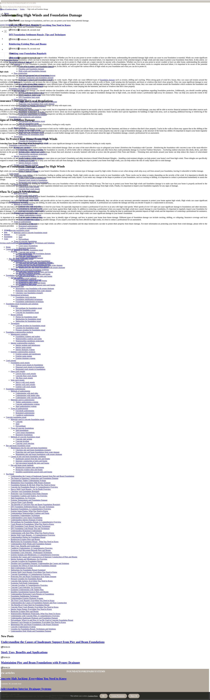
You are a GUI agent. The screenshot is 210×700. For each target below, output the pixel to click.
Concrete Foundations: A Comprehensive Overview (30, 574)
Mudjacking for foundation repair (28, 319)
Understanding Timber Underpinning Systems (28, 480)
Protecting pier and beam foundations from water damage (37, 452)
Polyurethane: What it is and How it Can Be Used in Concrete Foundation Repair (42, 620)
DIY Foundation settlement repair (28, 280)
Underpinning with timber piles (27, 395)
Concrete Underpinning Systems (23, 627)
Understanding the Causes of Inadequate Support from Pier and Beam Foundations (42, 476)
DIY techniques (17, 278)
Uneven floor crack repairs (26, 374)
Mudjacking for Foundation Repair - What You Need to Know (35, 542)
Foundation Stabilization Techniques (25, 596)
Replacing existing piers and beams (29, 470)
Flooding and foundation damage (28, 256)
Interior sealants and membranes (28, 345)
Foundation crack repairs (20, 363)
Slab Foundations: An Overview (23, 498)
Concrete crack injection (25, 443)
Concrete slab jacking (27, 252)
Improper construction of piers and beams (31, 461)
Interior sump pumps (23, 347)
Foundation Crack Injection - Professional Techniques (31, 552)
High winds (13, 58)
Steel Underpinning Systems (21, 568)
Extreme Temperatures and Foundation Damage (29, 500)
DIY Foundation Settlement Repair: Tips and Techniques (32, 507)
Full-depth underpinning (25, 411)
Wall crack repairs (17, 380)
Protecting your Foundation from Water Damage (29, 494)
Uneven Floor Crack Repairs (22, 502)
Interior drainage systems (25, 350)
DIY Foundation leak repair (26, 284)
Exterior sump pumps (24, 356)
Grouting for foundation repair (27, 328)
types (6, 239)
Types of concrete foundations (22, 428)
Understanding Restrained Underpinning (26, 531)
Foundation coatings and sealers (28, 336)
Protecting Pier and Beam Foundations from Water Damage (33, 576)
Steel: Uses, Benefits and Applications (25, 546)
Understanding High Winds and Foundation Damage (31, 544)
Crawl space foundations (28, 246)
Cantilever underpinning (25, 415)
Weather (22, 9)
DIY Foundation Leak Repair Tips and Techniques (30, 528)
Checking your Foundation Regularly (25, 491)
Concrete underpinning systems (28, 404)
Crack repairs (11, 360)
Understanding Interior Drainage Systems (26, 520)
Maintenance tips (17, 286)
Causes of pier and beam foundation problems (31, 270)
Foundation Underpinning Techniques (25, 515)
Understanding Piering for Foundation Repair (28, 537)
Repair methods (17, 315)
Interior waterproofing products (23, 343)
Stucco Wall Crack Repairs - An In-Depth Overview (31, 489)
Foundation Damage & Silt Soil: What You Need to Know (33, 485)
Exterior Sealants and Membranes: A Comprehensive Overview (35, 555)
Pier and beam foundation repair (18, 446)
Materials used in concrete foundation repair (27, 419)
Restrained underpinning (25, 413)
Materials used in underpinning (22, 400)
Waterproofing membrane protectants (30, 341)
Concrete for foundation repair (27, 312)
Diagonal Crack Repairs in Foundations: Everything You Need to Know (38, 622)
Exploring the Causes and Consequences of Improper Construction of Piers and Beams (44, 557)
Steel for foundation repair (26, 310)
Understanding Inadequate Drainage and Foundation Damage (34, 618)
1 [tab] (5, 31)
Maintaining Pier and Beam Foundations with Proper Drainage (35, 625)
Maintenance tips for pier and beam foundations (32, 261)
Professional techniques (20, 295)
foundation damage (107, 80)
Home (8, 247)
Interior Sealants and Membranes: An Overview (29, 559)
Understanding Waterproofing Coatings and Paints (30, 513)
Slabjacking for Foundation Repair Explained (28, 570)
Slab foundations (22, 430)
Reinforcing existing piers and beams (30, 467)
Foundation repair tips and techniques (20, 275)
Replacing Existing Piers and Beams (25, 611)
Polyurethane (21, 426)
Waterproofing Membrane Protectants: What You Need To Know (36, 614)
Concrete (19, 422)
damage (7, 234)
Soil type (14, 269)
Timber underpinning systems (27, 402)
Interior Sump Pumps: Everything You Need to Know (31, 609)
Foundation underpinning (15, 389)
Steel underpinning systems (26, 406)
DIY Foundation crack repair (27, 282)
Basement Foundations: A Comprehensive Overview (31, 509)
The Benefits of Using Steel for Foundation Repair (30, 605)
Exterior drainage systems (25, 358)
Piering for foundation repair (26, 317)
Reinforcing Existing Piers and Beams (25, 539)
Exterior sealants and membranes (28, 354)
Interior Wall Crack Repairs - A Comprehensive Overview (33, 535)
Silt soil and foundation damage (28, 273)
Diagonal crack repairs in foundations (30, 367)
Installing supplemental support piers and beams (37, 285)
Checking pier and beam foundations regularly (33, 450)
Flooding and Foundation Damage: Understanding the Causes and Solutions (40, 563)
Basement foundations (27, 248)
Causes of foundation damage (8, 9)
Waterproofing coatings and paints (29, 339)
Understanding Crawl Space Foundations (26, 518)
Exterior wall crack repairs (26, 387)
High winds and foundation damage (29, 258)
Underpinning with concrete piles (28, 398)
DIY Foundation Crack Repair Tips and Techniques (30, 526)
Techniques (15, 323)
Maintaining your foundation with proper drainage (35, 288)
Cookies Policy (93, 696)
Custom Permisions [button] (118, 696)
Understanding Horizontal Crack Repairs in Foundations (32, 594)
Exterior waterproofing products (23, 352)
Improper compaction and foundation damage (33, 264)
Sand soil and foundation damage (28, 271)
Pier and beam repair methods (25, 278)
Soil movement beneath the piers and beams (35, 276)
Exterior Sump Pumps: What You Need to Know (29, 511)
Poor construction (17, 260)
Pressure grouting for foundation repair (30, 330)
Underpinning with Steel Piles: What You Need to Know (32, 533)
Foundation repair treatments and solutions (22, 304)
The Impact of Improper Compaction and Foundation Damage (34, 478)
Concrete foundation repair (16, 417)
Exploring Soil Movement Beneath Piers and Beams (31, 550)
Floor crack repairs (18, 371)
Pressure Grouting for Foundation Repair (26, 579)
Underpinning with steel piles (27, 393)
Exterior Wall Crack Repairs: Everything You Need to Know (34, 572)
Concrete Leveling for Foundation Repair (26, 561)
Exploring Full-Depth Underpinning (24, 583)
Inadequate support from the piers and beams (33, 459)
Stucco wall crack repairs (25, 382)
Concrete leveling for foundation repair (30, 326)
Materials (14, 306)
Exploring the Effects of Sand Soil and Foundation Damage (33, 566)
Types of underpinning (19, 408)
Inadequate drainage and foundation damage (32, 267)
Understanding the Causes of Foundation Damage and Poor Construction (39, 603)
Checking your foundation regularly (29, 293)
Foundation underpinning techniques (30, 302)
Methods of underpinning (20, 391)
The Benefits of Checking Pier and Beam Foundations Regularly (35, 504)
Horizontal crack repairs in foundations (30, 369)
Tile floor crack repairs (24, 378)
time (5, 232)
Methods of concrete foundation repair (25, 437)
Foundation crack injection (26, 297)
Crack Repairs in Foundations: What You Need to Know (32, 524)
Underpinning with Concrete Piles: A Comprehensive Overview (35, 616)
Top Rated (10, 474)
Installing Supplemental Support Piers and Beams (29, 592)
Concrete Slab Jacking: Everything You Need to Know (32, 581)
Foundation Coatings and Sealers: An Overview (29, 496)
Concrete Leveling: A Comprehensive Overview (29, 585)
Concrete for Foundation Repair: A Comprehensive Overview (34, 487)
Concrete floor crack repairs (26, 376)
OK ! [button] (103, 696)
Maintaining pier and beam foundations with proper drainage (39, 454)
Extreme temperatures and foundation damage (33, 254)
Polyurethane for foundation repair (29, 308)
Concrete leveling (22, 441)
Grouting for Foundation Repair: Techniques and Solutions (33, 629)
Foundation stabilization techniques (29, 299)
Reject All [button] (134, 696)
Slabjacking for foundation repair (28, 321)
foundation (8, 237)
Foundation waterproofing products (19, 332)
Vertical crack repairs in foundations (29, 365)
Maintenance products (19, 334)
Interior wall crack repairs (25, 384)
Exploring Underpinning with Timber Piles (27, 590)
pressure (7, 230)
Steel (17, 424)
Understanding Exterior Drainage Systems (27, 598)
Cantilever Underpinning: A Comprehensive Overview (32, 548)
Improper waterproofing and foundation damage (34, 262)
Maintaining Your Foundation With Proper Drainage (31, 483)
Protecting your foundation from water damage (33, 291)
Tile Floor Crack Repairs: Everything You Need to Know (33, 600)
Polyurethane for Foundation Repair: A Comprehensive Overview (36, 522)
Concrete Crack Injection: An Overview (26, 587)
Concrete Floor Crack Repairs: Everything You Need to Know (35, 607)
